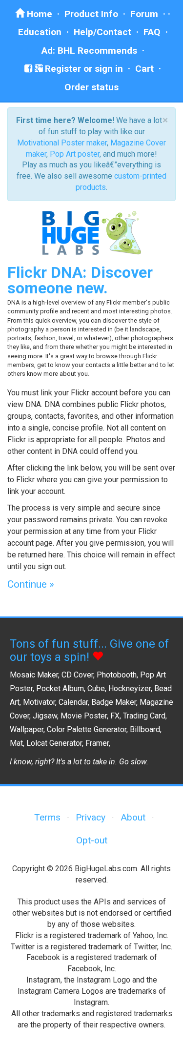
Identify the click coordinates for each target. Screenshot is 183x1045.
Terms (47, 817)
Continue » (30, 584)
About (133, 817)
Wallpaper (26, 729)
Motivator (39, 702)
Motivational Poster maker (62, 142)
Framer (97, 743)
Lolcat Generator (54, 743)
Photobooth (117, 674)
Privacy (90, 817)
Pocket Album (60, 688)
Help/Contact (102, 32)
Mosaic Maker (34, 674)
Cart (144, 68)
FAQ (152, 32)
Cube (96, 688)
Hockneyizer (129, 688)
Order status (91, 87)
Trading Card (144, 715)
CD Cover (77, 674)
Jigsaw (45, 715)
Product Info (91, 14)
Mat (16, 743)
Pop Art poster (75, 154)
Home (38, 14)
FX (115, 715)
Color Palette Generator (86, 729)
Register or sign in (82, 68)
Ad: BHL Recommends (89, 50)
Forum (144, 14)
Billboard (145, 729)
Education (39, 32)
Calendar (73, 702)
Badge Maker (113, 702)
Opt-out (91, 840)
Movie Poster (84, 715)
